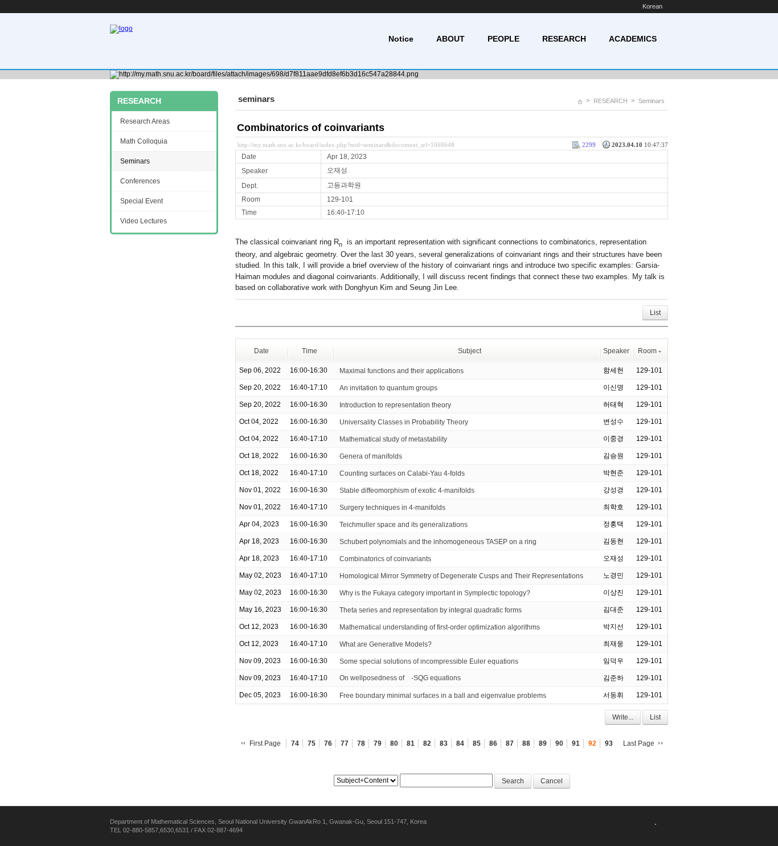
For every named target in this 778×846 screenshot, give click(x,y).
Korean (652, 6)
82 (427, 743)
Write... (622, 717)
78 (361, 743)
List (655, 313)
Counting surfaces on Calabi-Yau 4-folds (402, 473)
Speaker (616, 351)
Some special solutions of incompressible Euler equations (428, 661)
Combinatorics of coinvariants (310, 127)
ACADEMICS (633, 38)
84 (460, 743)
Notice (400, 38)
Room (647, 351)
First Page (265, 743)
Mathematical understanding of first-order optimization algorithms (439, 627)
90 (559, 743)
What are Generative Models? (385, 644)
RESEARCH (564, 38)
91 (576, 743)
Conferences (140, 181)
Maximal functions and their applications (401, 371)
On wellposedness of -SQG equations (400, 678)
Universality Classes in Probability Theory (403, 422)
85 (477, 743)
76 (328, 743)
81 (411, 743)
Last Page (638, 743)
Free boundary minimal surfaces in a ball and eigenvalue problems (442, 696)
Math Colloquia (143, 141)
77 (345, 743)
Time (309, 351)
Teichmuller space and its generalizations (403, 525)
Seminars (651, 100)
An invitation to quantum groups (388, 388)
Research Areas (145, 121)
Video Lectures (143, 221)
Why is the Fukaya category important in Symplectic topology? (434, 593)
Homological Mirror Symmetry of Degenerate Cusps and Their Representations (461, 576)
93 (609, 743)
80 (394, 743)
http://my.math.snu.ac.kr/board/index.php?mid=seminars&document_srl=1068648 (346, 144)
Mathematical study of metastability (393, 439)
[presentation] (408, 678)
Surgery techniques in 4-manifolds (392, 508)
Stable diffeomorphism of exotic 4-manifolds (406, 490)
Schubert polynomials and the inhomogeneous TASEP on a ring (438, 542)
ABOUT (450, 38)
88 (526, 743)
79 (378, 743)
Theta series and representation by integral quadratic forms (430, 610)
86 (493, 743)
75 (312, 743)
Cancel (551, 781)
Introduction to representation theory (395, 405)
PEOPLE (503, 38)
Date (261, 351)
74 (295, 743)
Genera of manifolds (370, 456)
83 (444, 743)
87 (510, 743)
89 (543, 743)
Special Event (141, 201)
